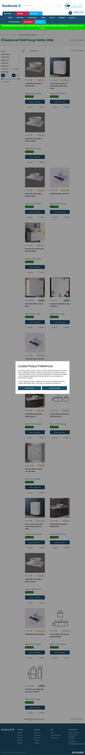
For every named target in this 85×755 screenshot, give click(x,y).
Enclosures (20, 17)
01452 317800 (77, 14)
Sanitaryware (32, 17)
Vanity (43, 17)
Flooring (72, 17)
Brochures (34, 13)
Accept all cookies (54, 388)
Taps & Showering (14, 22)
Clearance (39, 22)
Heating (20, 13)
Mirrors (52, 17)
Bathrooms (7, 13)
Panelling (62, 17)
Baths (10, 17)
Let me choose (29, 388)
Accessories (28, 22)
